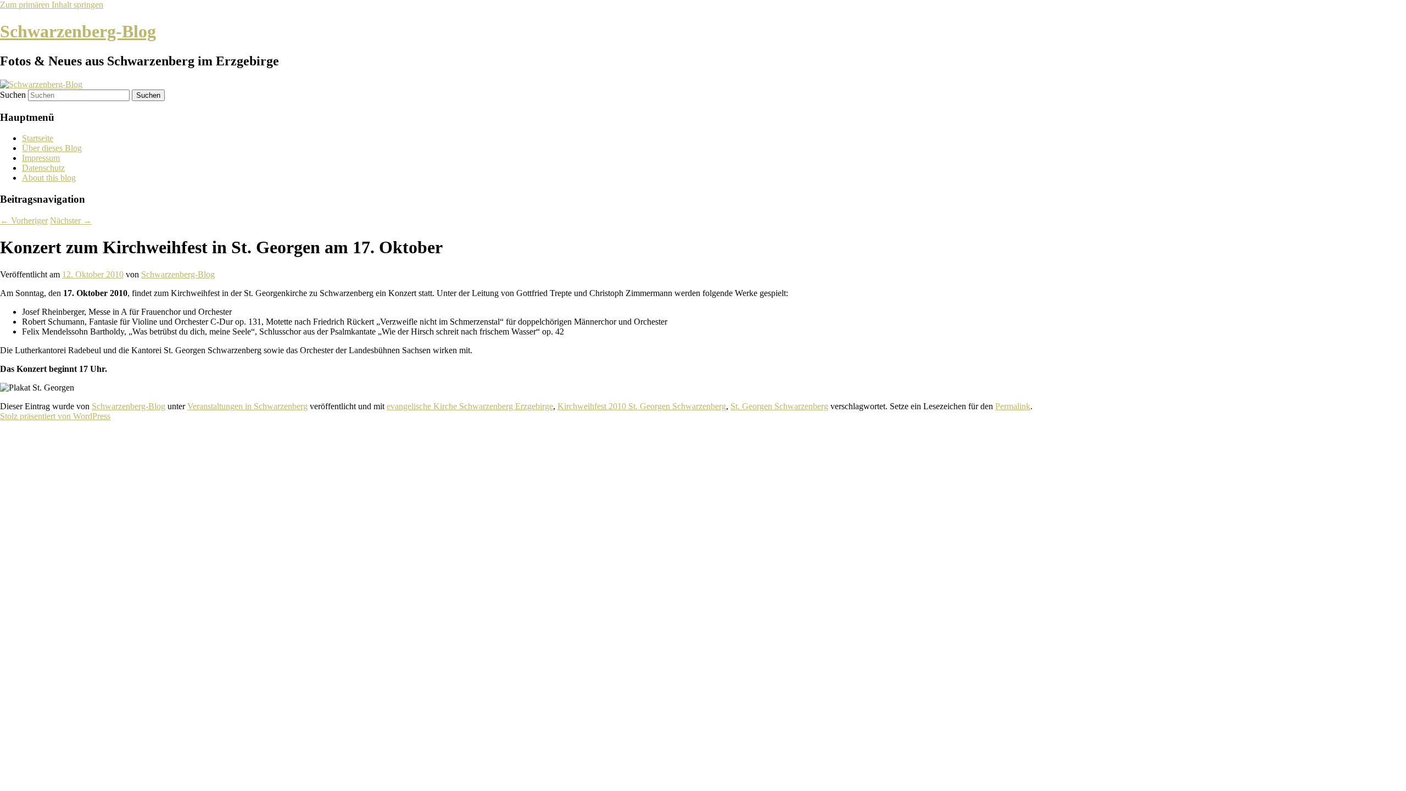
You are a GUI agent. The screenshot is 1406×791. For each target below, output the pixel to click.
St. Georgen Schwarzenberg (779, 406)
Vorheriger (24, 220)
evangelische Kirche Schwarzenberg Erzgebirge (470, 406)
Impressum (41, 158)
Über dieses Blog (52, 148)
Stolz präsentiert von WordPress (55, 416)
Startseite (37, 138)
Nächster (71, 220)
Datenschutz (43, 167)
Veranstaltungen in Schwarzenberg (247, 406)
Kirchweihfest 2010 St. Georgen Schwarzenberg (641, 406)
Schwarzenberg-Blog (78, 31)
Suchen (13, 94)
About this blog (49, 177)
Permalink (1012, 406)
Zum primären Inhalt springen (51, 4)
